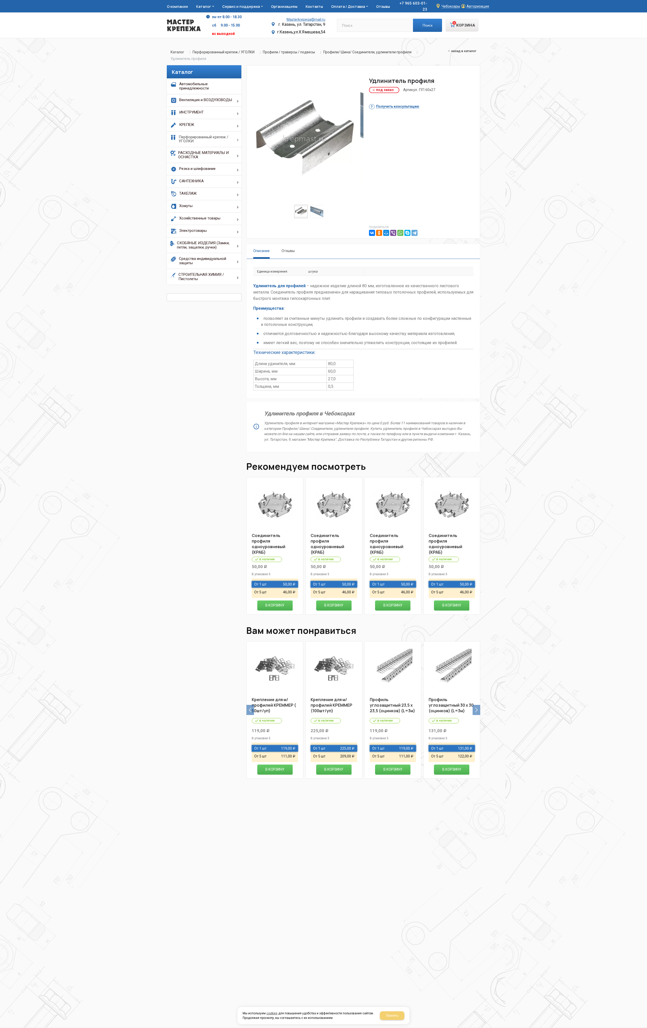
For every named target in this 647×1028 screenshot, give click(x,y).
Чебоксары (451, 6)
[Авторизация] (644, 2)
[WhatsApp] (400, 233)
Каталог (177, 52)
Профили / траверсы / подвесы (289, 52)
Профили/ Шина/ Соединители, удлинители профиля (367, 52)
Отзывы (288, 251)
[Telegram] (414, 233)
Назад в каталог (463, 51)
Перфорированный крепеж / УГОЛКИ (224, 52)
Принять (392, 1015)
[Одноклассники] (379, 233)
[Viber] (393, 233)
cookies (272, 1013)
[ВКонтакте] (372, 233)
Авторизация (478, 6)
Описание (261, 251)
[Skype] (407, 233)
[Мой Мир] (386, 233)
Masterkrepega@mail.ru (306, 19)
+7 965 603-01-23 (413, 6)
